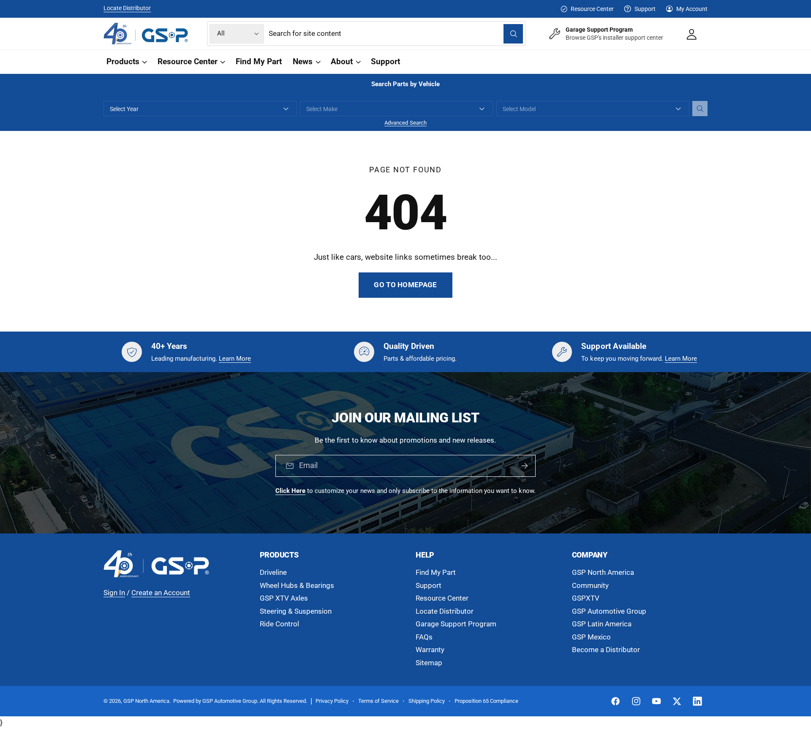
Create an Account (160, 593)
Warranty (430, 650)
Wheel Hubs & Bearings (297, 586)
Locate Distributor (127, 8)
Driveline (273, 573)
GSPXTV (585, 598)
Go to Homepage (405, 285)
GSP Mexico (591, 637)
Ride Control (279, 624)
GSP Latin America (601, 624)
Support (645, 8)
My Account (692, 8)
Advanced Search (405, 123)
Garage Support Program (456, 624)
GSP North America (603, 573)
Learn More (235, 358)
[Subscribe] (524, 466)
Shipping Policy (426, 701)
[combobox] (396, 34)
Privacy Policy (332, 701)
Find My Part (436, 573)
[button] (126, 61)
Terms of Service (378, 701)
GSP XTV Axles (284, 598)
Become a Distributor (606, 650)
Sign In (114, 593)
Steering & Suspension (296, 611)
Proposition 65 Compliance (486, 701)
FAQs (424, 637)
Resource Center (592, 8)
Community (590, 586)
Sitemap (429, 663)
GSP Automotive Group (609, 611)
